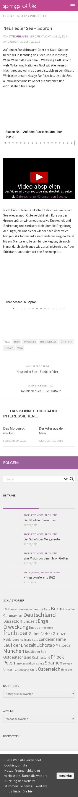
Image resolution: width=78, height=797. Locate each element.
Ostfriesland (41, 657)
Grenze (59, 633)
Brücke (70, 609)
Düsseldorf (13, 621)
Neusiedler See (48, 341)
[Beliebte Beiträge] (57, 504)
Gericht (46, 633)
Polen (9, 663)
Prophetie (38, 16)
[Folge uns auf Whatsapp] (72, 462)
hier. (31, 791)
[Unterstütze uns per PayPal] (65, 462)
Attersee (23, 609)
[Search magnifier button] (72, 479)
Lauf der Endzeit (19, 645)
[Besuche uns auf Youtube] (58, 462)
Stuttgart (67, 663)
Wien (20, 347)
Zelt (33, 669)
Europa (34, 627)
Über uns (67, 670)
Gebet (34, 633)
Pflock (57, 657)
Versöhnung (22, 669)
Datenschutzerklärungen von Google (41, 196)
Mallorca (62, 645)
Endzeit (30, 621)
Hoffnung (25, 640)
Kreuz (35, 640)
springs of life (19, 5)
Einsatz (21, 16)
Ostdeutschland (17, 657)
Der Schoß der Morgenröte (42, 539)
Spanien (53, 663)
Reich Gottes (22, 663)
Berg (7, 16)
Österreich (66, 341)
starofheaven (18, 36)
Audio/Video (31, 572)
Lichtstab (45, 645)
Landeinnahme (52, 639)
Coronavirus (13, 615)
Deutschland (39, 615)
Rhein (32, 663)
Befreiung (36, 609)
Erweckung (30, 341)
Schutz (40, 663)
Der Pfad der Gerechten (40, 520)
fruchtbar (15, 633)
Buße (17, 341)
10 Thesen (10, 609)
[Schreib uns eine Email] (51, 462)
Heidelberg (11, 639)
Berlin (57, 608)
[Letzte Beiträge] (21, 504)
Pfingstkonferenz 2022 (39, 577)
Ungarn (9, 347)
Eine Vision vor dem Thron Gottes (46, 558)
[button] (70, 95)
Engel (44, 621)
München (13, 650)
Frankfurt (47, 628)
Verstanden (65, 776)
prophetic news (33, 515)
